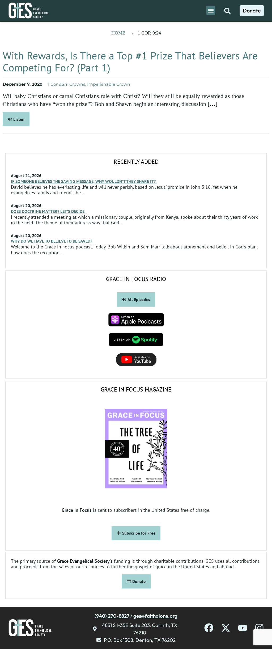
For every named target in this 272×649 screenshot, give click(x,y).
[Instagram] (259, 628)
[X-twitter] (225, 628)
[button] (210, 10)
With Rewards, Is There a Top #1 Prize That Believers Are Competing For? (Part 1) (130, 61)
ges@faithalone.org (155, 616)
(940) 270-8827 (112, 616)
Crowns (77, 84)
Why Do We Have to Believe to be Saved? (51, 241)
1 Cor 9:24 (57, 84)
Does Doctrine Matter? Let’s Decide (48, 211)
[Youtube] (242, 628)
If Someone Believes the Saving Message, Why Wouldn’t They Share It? (84, 181)
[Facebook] (209, 628)
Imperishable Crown (108, 84)
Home (118, 33)
